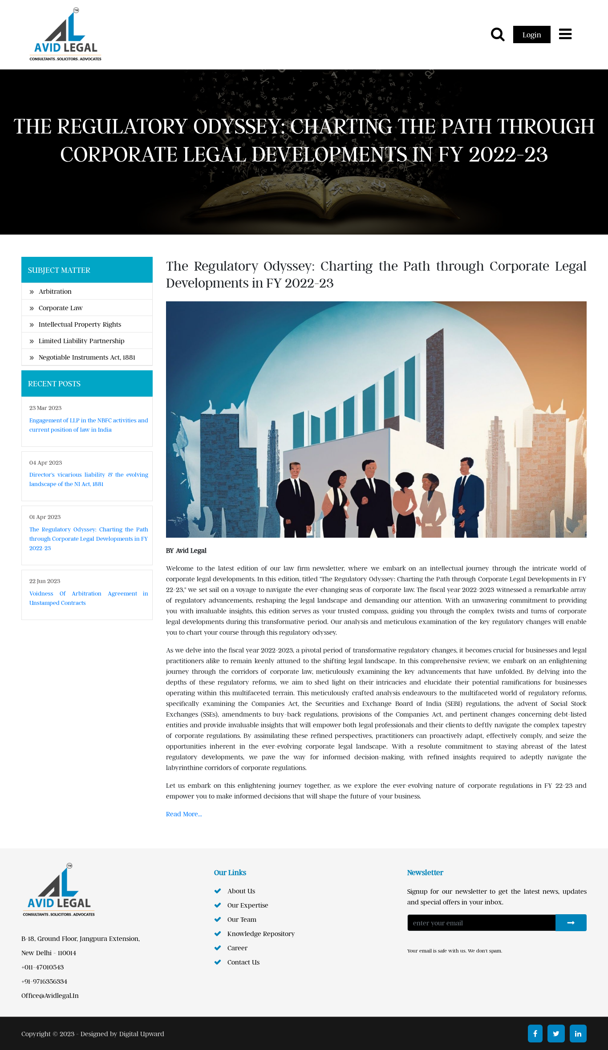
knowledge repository (261, 933)
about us (241, 890)
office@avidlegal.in (50, 995)
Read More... (184, 813)
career (237, 947)
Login (532, 34)
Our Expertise (247, 904)
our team (241, 919)
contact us (243, 961)
